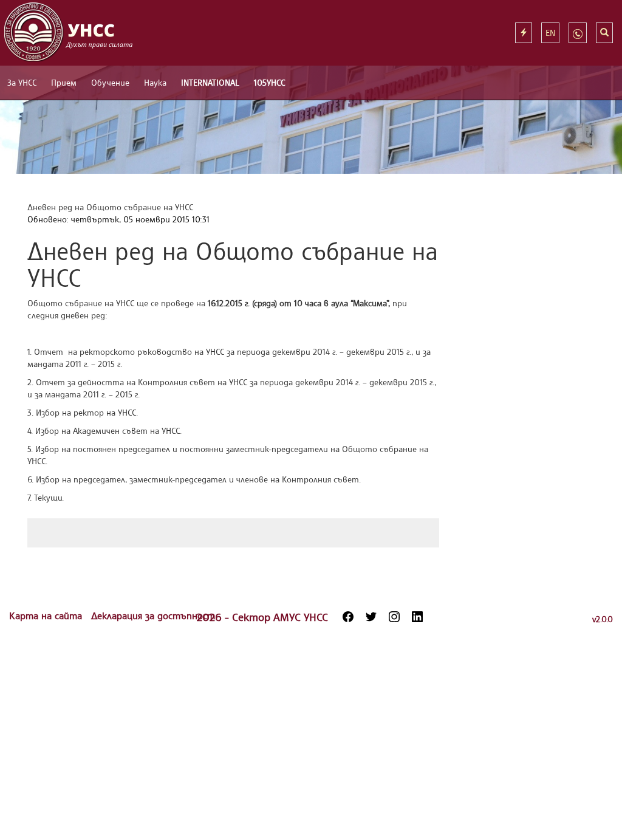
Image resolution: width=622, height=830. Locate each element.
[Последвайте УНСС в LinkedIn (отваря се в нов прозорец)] (417, 617)
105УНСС (269, 82)
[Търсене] (604, 32)
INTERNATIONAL (210, 82)
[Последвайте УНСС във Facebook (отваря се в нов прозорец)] (348, 617)
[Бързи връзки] (523, 32)
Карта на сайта (47, 615)
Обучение (110, 82)
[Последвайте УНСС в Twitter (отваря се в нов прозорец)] (371, 617)
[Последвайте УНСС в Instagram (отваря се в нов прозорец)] (394, 617)
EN (550, 32)
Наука (155, 82)
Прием (64, 82)
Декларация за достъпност (153, 615)
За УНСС (21, 82)
